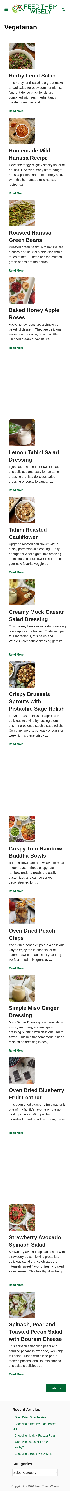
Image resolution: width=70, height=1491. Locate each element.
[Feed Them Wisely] (34, 10)
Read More (16, 111)
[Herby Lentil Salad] (22, 56)
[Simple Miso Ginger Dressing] (22, 988)
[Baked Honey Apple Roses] (22, 290)
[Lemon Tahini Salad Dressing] (22, 432)
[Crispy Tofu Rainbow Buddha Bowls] (22, 829)
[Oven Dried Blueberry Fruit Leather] (22, 1070)
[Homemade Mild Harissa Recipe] (22, 131)
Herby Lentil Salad (32, 76)
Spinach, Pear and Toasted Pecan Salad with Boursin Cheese (35, 1331)
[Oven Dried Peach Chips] (22, 911)
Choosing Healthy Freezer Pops (35, 1435)
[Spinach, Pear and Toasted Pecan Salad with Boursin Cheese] (22, 1305)
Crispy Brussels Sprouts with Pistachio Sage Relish (37, 701)
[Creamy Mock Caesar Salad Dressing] (22, 592)
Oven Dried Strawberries (30, 1417)
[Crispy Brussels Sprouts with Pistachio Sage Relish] (22, 674)
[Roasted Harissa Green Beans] (22, 213)
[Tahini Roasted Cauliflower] (22, 510)
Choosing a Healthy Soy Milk (33, 1453)
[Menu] (6, 10)
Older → (55, 1388)
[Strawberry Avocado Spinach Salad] (22, 1217)
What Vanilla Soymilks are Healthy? (30, 1444)
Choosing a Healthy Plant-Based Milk (34, 1426)
